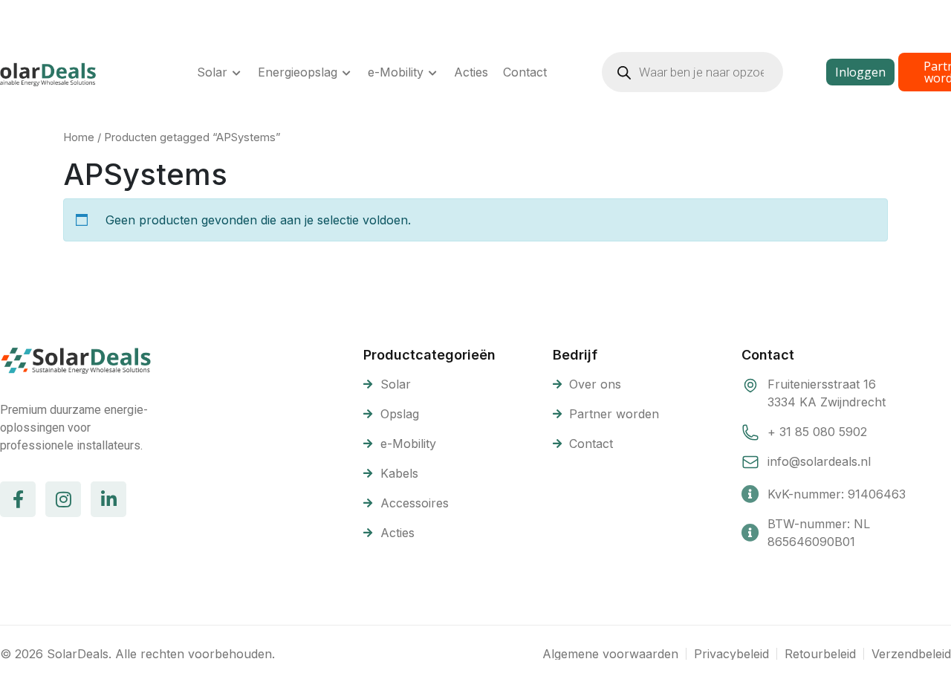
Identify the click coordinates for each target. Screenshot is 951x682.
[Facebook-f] (18, 499)
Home (78, 137)
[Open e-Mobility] (433, 72)
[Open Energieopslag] (347, 72)
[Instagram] (63, 499)
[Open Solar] (237, 72)
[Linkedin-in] (108, 499)
